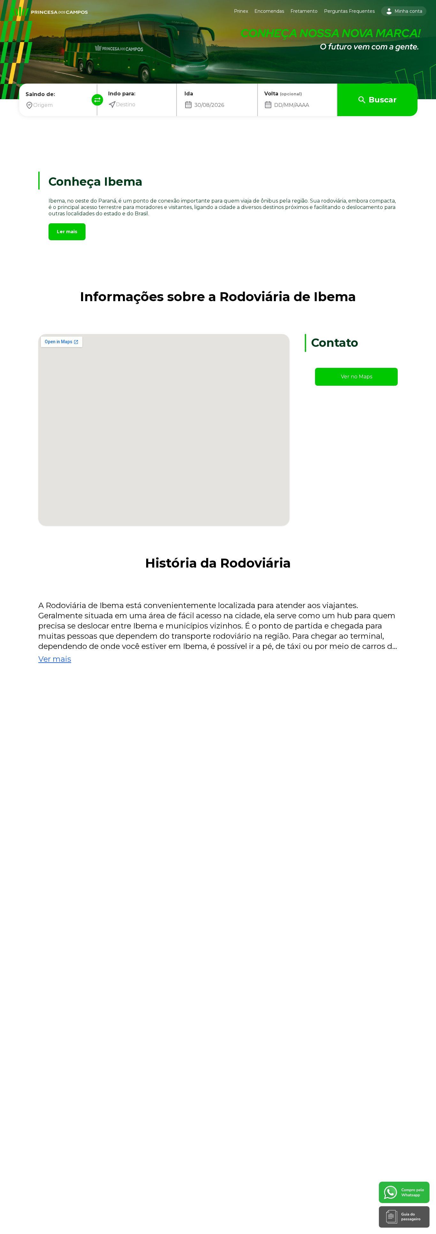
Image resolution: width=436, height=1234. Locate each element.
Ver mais (54, 659)
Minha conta (408, 11)
